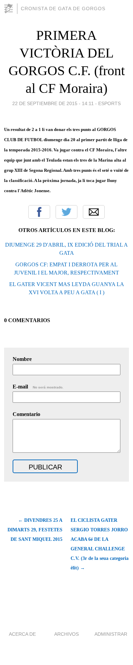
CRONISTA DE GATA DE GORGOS (63, 8)
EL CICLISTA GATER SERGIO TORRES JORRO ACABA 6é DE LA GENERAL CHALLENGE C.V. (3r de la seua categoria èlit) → (100, 544)
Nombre (22, 359)
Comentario (26, 414)
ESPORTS (109, 103)
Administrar (110, 634)
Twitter (66, 212)
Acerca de (22, 634)
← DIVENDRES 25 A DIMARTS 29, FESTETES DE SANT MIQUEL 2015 (35, 530)
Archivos (66, 634)
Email (94, 212)
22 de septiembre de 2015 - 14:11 (53, 103)
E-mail (38, 386)
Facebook (39, 212)
